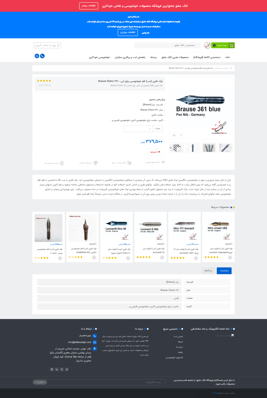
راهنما (180, 352)
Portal (215, 393)
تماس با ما (178, 336)
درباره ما (179, 347)
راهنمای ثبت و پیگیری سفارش (130, 57)
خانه (227, 57)
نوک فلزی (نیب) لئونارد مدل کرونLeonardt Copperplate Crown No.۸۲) (220, 252)
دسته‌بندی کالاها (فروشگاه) (206, 57)
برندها (153, 57)
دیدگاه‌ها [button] (208, 270)
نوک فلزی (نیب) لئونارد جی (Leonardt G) (153, 250)
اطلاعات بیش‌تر (127, 32)
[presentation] (231, 147)
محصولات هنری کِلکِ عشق (175, 57)
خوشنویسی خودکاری (99, 57)
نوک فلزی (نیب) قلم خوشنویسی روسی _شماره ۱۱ (49, 251)
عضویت (40, 382)
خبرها (180, 341)
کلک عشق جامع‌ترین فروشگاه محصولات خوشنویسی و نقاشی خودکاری (144, 6)
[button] (223, 45)
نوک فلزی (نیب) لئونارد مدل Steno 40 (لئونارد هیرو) (119, 251)
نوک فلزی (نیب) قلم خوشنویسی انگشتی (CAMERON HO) (83, 250)
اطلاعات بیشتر (88, 6)
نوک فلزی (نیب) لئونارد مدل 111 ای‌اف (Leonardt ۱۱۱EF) (186, 251)
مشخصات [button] (224, 270)
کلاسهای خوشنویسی (174, 357)
